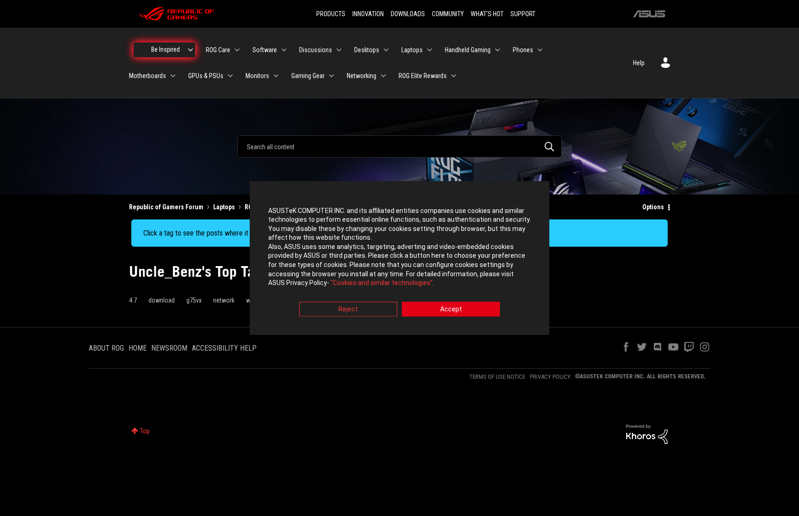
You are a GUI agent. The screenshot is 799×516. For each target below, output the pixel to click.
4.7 (133, 300)
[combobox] (399, 146)
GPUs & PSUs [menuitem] (205, 75)
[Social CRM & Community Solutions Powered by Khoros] (647, 433)
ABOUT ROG (106, 348)
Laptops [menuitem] (412, 50)
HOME (138, 348)
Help (639, 63)
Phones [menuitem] (523, 50)
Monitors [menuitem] (257, 75)
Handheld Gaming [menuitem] (468, 50)
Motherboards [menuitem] (147, 75)
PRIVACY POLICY (550, 376)
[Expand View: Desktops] (386, 49)
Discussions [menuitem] (315, 50)
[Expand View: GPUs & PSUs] (230, 75)
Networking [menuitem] (361, 75)
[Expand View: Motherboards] (173, 75)
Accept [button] (451, 309)
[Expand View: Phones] (540, 49)
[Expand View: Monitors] (276, 75)
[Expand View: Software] (284, 49)
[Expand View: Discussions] (339, 49)
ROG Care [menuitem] (218, 50)
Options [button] (653, 207)
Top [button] (145, 431)
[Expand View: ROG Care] (237, 49)
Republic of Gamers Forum (166, 207)
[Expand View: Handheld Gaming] (497, 49)
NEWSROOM (169, 348)
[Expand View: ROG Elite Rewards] (453, 75)
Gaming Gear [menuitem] (308, 75)
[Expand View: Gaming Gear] (331, 75)
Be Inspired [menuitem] (165, 49)
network (223, 300)
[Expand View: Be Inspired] (190, 50)
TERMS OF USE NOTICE (497, 376)
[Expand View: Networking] (383, 75)
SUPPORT (522, 14)
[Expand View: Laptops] (429, 49)
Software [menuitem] (264, 50)
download (161, 300)
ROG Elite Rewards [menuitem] (423, 75)
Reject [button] (348, 309)
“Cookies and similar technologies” (382, 283)
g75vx (194, 300)
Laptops (224, 207)
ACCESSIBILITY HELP (224, 348)
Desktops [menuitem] (366, 50)
